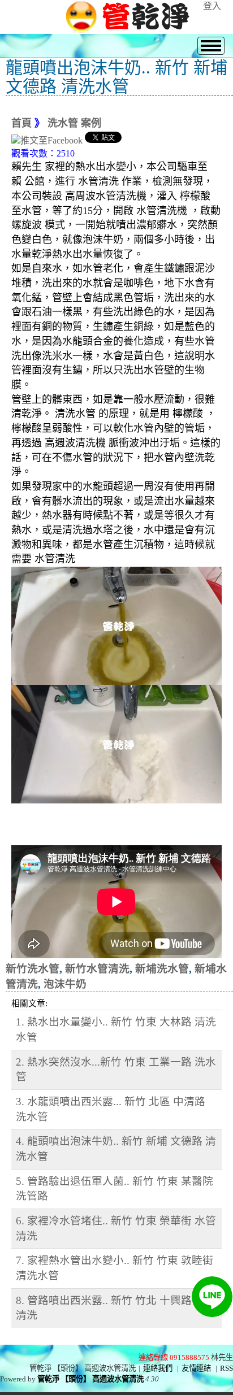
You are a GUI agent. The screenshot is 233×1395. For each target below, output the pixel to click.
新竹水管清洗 (97, 969)
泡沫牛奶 (65, 984)
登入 (212, 6)
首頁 (21, 123)
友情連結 (196, 1368)
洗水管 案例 (74, 123)
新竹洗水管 (32, 969)
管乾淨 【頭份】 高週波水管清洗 (90, 1379)
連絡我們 (157, 1368)
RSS (226, 1368)
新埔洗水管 (162, 969)
